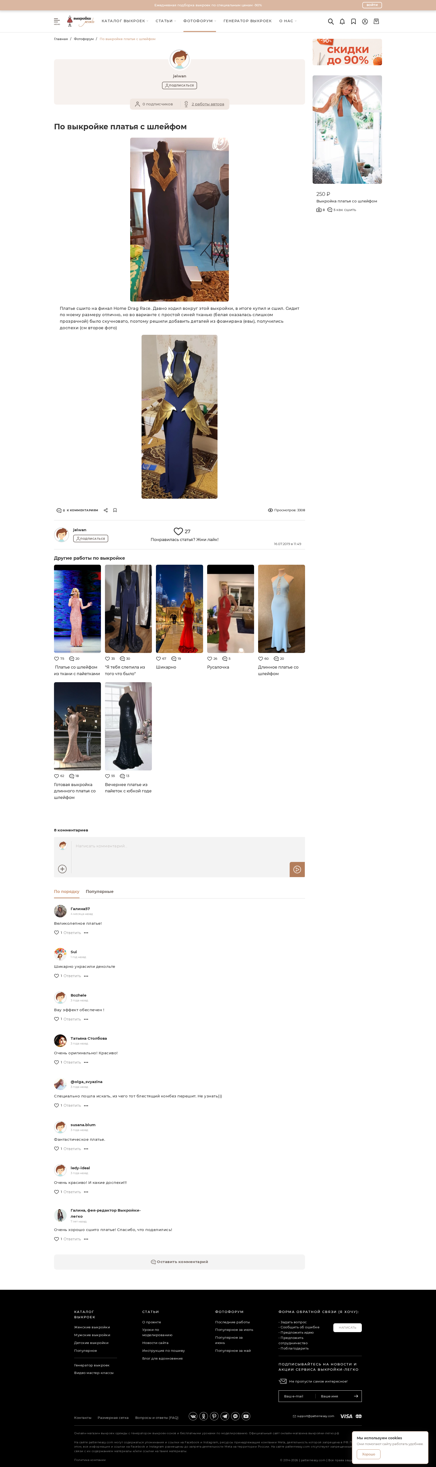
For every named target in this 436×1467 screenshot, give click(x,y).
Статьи (150, 1312)
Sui (74, 951)
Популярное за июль (234, 1330)
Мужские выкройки (92, 1335)
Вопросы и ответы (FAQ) (157, 1418)
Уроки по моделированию (157, 1332)
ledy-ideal (80, 1167)
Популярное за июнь (229, 1340)
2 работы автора (208, 104)
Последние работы (232, 1322)
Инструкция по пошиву (163, 1351)
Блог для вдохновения (162, 1358)
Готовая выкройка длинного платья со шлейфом (75, 791)
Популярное (85, 1351)
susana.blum (83, 1124)
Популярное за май (233, 1351)
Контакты (82, 1418)
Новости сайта (155, 1343)
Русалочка (218, 667)
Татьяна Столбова (89, 1038)
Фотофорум (84, 39)
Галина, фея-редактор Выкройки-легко (106, 1213)
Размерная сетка (113, 1418)
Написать (347, 1327)
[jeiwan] (61, 534)
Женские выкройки (92, 1327)
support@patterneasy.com (316, 1416)
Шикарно (166, 667)
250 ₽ (323, 194)
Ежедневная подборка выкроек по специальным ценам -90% (208, 5)
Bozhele (78, 995)
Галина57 (80, 908)
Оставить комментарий (182, 1261)
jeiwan (79, 529)
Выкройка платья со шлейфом (346, 201)
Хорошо (368, 1454)
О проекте (151, 1322)
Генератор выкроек (92, 1365)
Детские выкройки (91, 1343)
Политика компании (90, 1460)
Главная (61, 39)
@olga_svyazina (86, 1081)
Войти (372, 5)
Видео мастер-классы (94, 1373)
